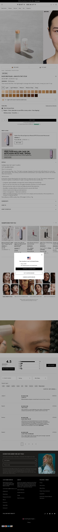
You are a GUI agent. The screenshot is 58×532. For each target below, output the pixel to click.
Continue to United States (29, 268)
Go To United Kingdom (29, 273)
